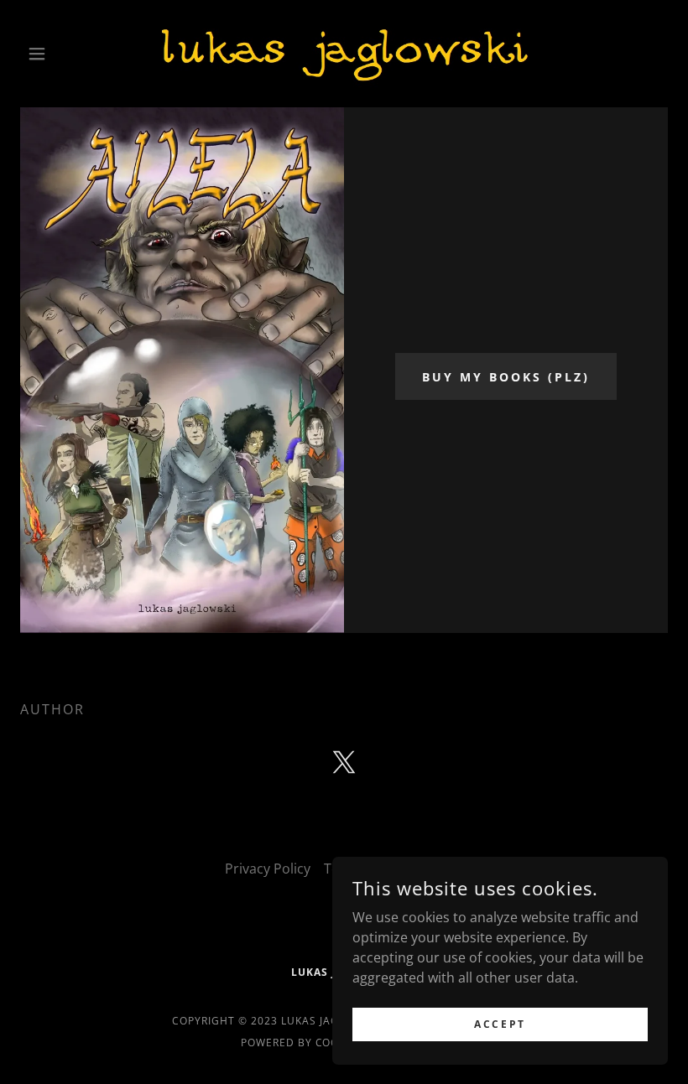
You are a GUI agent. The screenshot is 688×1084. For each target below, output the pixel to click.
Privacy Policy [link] (267, 868)
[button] (68, 53)
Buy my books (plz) (506, 377)
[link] (344, 53)
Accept (499, 1024)
